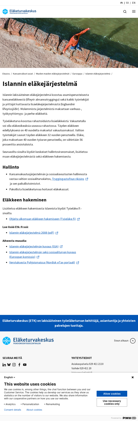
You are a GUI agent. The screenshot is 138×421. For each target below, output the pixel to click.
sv (127, 2)
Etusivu (6, 73)
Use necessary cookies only (112, 402)
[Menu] (133, 11)
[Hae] (124, 11)
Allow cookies (111, 393)
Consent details (12, 409)
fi (121, 2)
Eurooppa (77, 73)
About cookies (34, 409)
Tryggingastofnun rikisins (68, 179)
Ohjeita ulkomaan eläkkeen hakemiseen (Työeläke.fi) (42, 219)
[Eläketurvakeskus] (19, 11)
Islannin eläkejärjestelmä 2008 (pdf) (31, 233)
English (8, 377)
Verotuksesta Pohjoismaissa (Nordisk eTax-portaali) (42, 262)
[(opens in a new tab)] (4, 364)
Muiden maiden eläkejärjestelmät (52, 73)
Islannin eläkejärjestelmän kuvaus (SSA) (34, 246)
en (133, 2)
